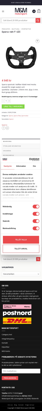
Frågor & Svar (29, 405)
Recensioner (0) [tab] (8, 155)
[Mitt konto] (34, 11)
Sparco (11, 116)
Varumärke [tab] (7, 151)
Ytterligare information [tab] (12, 146)
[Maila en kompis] (7, 128)
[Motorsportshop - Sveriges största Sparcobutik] (21, 11)
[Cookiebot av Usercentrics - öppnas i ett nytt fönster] (29, 159)
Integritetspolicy (8, 339)
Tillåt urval (20, 249)
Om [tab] (34, 166)
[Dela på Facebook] (3, 128)
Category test (7, 334)
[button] (3, 11)
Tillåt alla (21, 240)
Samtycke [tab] (8, 166)
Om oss (10, 405)
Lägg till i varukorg (13, 106)
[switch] (36, 214)
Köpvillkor (5, 347)
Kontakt (5, 343)
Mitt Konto (6, 351)
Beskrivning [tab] (7, 141)
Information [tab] (21, 166)
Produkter (6, 29)
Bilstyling (15, 29)
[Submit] (38, 20)
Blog (15, 405)
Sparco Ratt (17, 116)
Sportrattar (26, 29)
